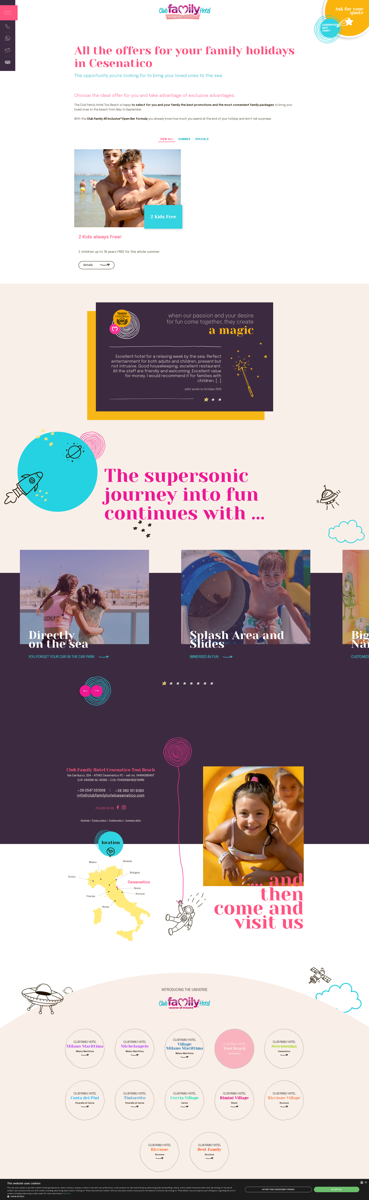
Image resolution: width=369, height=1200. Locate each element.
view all (166, 139)
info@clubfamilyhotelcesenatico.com (110, 796)
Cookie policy (116, 820)
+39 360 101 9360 (129, 791)
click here (67, 1193)
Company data (133, 820)
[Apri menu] (9, 12)
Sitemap (85, 820)
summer (184, 139)
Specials (202, 139)
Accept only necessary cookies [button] (278, 1189)
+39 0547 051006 (92, 791)
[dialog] (184, 1189)
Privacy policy (99, 820)
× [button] (366, 1182)
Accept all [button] (336, 1189)
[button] (122, 1196)
